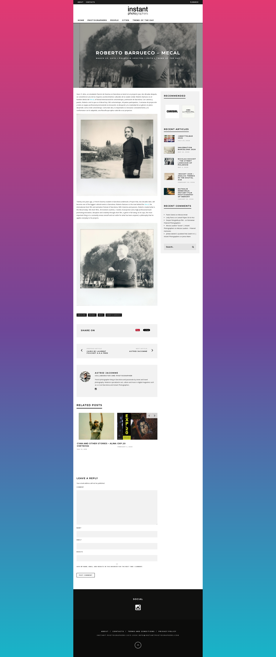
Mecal (92, 99)
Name (79, 528)
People (114, 20)
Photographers (97, 20)
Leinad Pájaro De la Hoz (185, 217)
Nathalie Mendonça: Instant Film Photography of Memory (185, 193)
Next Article (141, 348)
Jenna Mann (186, 236)
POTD (150, 58)
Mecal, (147, 204)
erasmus (92, 315)
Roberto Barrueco (114, 315)
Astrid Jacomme (138, 351)
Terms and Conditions (141, 631)
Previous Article (94, 348)
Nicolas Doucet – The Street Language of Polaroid (187, 162)
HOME (81, 20)
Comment (80, 487)
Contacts (90, 2)
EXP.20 (122, 443)
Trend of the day (143, 20)
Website (80, 552)
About (80, 2)
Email (79, 540)
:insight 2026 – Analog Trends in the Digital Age (186, 177)
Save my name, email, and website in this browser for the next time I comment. (110, 566)
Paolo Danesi (170, 215)
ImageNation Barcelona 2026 (187, 148)
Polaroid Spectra (131, 58)
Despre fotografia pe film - (175, 220)
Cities (125, 20)
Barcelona (82, 315)
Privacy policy (167, 631)
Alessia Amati (182, 215)
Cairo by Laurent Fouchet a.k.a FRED (97, 352)
